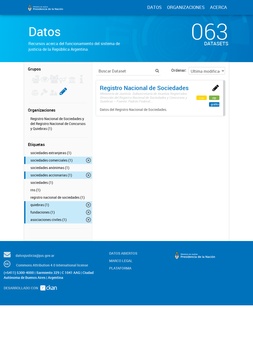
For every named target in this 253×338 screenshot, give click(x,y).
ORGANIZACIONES (186, 7)
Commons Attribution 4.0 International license (52, 265)
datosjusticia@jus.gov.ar (35, 255)
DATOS (154, 7)
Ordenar (178, 70)
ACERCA (218, 7)
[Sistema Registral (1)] (63, 94)
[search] (157, 70)
